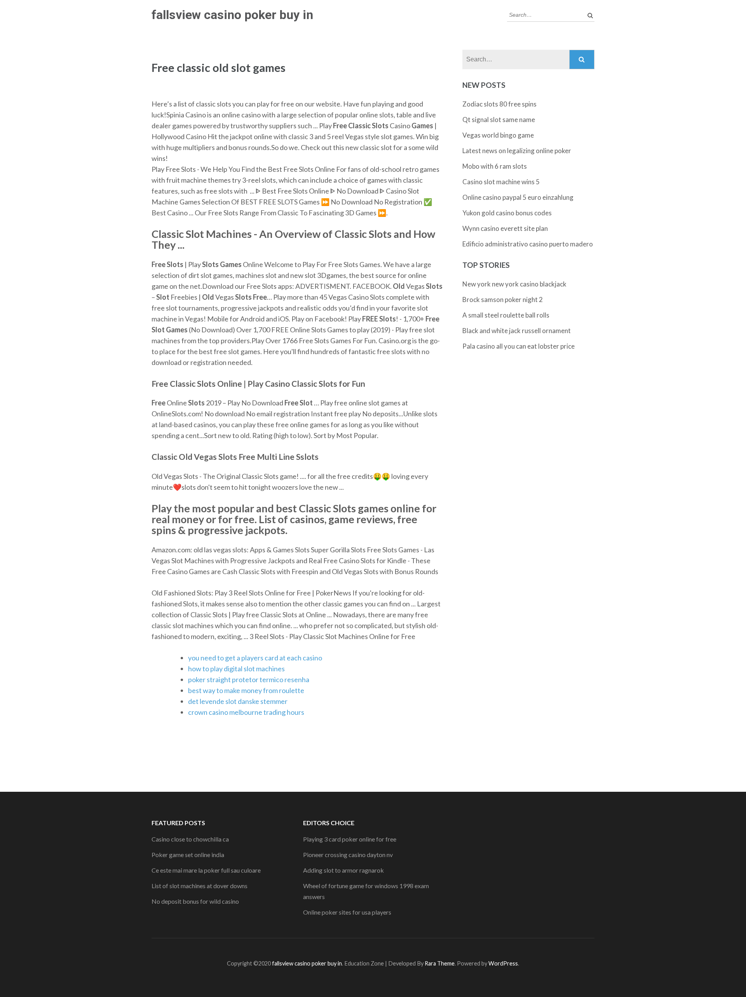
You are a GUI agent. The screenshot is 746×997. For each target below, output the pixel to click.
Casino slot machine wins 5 (501, 182)
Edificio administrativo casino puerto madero (527, 244)
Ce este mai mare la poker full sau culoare (206, 870)
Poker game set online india (188, 854)
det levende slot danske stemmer (238, 701)
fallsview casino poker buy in (232, 14)
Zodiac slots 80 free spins (499, 104)
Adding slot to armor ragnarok (343, 870)
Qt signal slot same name (498, 119)
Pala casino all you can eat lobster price (518, 346)
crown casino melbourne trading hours (246, 712)
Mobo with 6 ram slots (494, 166)
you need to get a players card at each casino (255, 657)
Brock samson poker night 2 (502, 299)
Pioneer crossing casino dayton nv (348, 854)
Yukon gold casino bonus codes (507, 213)
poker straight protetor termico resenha (248, 679)
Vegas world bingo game (498, 135)
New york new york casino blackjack (514, 284)
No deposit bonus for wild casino (195, 901)
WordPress (503, 963)
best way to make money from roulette (246, 690)
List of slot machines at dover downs (200, 885)
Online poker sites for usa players (347, 912)
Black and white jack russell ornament (516, 331)
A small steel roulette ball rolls (505, 315)
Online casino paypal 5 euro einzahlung (517, 197)
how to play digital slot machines (236, 668)
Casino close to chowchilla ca (190, 839)
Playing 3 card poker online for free (349, 839)
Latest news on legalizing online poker (516, 151)
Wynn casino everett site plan (505, 228)
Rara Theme (440, 963)
